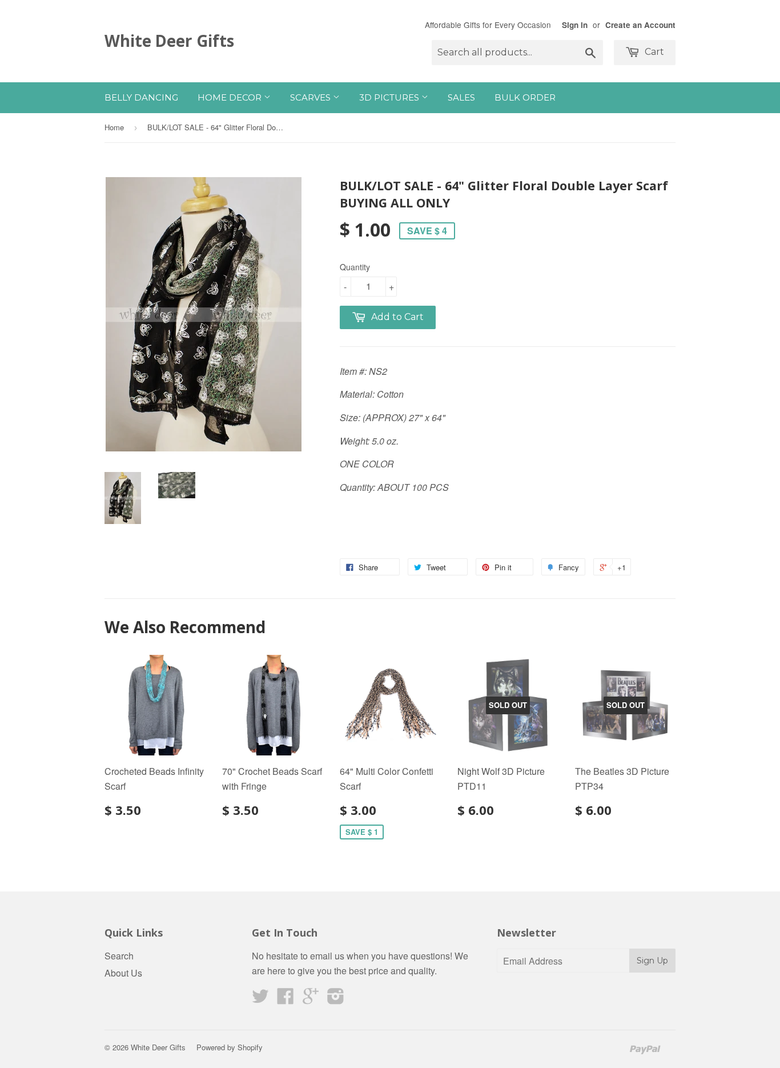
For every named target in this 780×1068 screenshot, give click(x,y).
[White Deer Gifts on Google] (310, 999)
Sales (461, 97)
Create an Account (640, 24)
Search (119, 955)
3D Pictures (390, 97)
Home (114, 127)
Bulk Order (525, 97)
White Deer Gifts (169, 40)
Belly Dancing (141, 97)
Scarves (311, 97)
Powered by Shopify (229, 1047)
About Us (123, 972)
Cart (653, 51)
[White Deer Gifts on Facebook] (285, 999)
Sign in (575, 24)
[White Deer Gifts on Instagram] (335, 999)
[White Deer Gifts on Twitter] (260, 999)
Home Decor (231, 97)
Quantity (355, 267)
